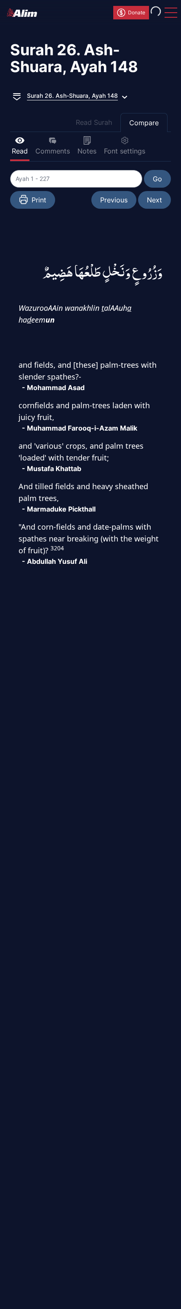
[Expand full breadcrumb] (17, 95)
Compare (144, 123)
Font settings (124, 151)
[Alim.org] (24, 12)
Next (154, 200)
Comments (52, 151)
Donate (136, 12)
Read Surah (94, 122)
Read (20, 151)
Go (157, 179)
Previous (114, 200)
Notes (86, 151)
